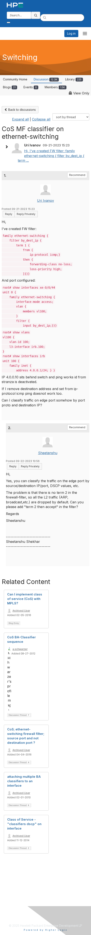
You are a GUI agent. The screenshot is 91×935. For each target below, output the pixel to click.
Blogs (9, 87)
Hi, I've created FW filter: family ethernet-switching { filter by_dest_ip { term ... (51, 156)
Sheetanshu (47, 453)
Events (30, 87)
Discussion (45, 79)
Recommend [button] (77, 175)
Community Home (15, 79)
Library (73, 79)
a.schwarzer (20, 649)
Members (55, 87)
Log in (71, 33)
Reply (8, 214)
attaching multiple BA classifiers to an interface (24, 781)
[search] (35, 15)
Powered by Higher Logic (46, 929)
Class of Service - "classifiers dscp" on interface (24, 823)
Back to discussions (21, 109)
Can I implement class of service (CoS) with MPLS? (24, 598)
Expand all (20, 119)
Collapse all (41, 119)
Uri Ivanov (45, 200)
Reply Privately (26, 214)
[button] (7, 147)
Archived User (21, 610)
